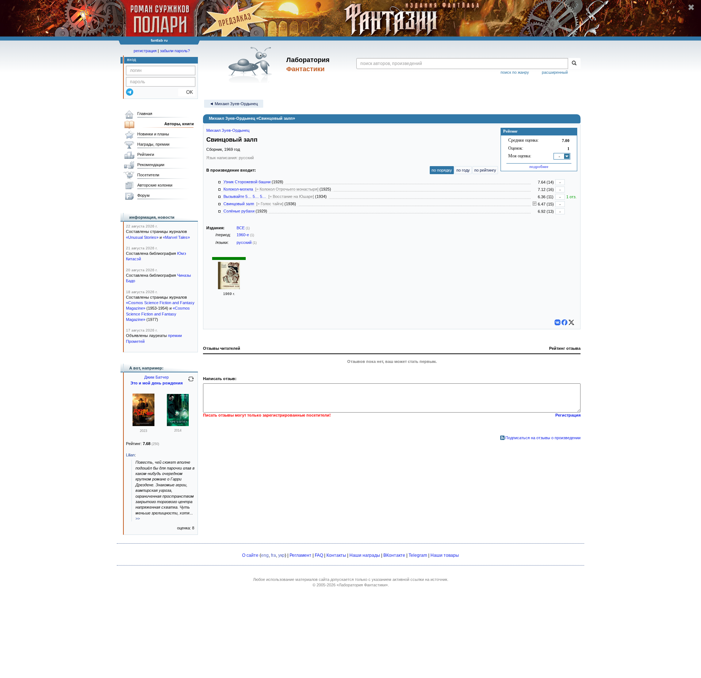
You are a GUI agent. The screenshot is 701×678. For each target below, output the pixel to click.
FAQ (319, 555)
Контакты (336, 555)
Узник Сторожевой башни (247, 182)
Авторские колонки (154, 185)
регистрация (145, 51)
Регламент (300, 555)
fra (273, 555)
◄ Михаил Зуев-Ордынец (234, 103)
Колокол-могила (238, 189)
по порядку (442, 170)
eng (265, 555)
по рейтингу (485, 170)
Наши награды (364, 555)
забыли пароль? (175, 51)
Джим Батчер (156, 377)
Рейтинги (145, 154)
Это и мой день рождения (156, 383)
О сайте (250, 555)
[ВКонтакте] (557, 322)
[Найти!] (574, 63)
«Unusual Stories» (142, 237)
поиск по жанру (515, 72)
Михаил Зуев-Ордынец (227, 130)
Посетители (148, 175)
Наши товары (444, 555)
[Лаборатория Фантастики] (251, 64)
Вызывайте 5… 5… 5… (244, 196)
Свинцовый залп (238, 204)
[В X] (571, 322)
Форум (143, 195)
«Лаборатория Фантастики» (362, 585)
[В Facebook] (564, 322)
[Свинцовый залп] (229, 288)
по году (463, 170)
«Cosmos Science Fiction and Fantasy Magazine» (158, 314)
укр (281, 555)
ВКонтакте (394, 555)
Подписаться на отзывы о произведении (543, 438)
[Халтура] (178, 424)
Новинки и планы (153, 134)
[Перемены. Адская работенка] (143, 424)
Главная (144, 113)
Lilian (130, 455)
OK (186, 92)
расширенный (555, 72)
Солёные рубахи (238, 211)
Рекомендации (150, 164)
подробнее (538, 166)
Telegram (418, 555)
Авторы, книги (179, 124)
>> (137, 518)
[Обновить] (191, 382)
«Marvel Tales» (176, 237)
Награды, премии (153, 144)
